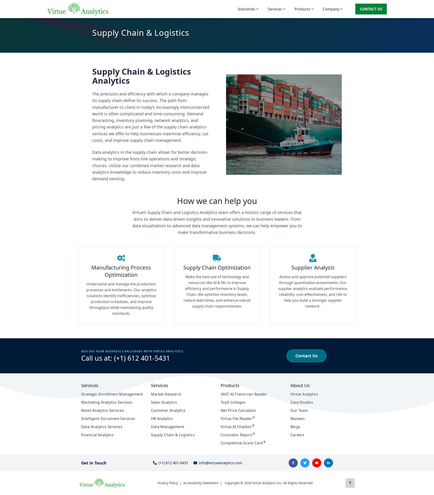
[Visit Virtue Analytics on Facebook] (293, 462)
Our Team (299, 410)
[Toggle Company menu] (341, 9)
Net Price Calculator (238, 410)
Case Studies (301, 402)
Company (331, 9)
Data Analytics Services (101, 426)
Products (302, 9)
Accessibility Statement (200, 483)
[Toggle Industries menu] (257, 9)
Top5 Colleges (233, 402)
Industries (246, 9)
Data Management (167, 426)
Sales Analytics (164, 402)
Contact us (371, 9)
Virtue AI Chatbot (237, 426)
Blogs (295, 426)
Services (275, 9)
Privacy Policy (168, 483)
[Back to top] (350, 483)
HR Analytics (162, 418)
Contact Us (306, 355)
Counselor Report (238, 434)
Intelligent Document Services (108, 418)
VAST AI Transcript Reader (244, 394)
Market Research (166, 394)
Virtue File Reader (238, 418)
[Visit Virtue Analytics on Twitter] (304, 462)
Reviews (297, 418)
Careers (297, 434)
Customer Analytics (168, 410)
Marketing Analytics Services (106, 402)
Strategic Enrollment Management (112, 394)
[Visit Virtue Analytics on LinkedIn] (328, 462)
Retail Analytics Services (102, 410)
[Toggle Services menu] (284, 9)
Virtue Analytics (304, 394)
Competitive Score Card (243, 443)
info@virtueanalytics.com (220, 462)
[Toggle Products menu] (312, 9)
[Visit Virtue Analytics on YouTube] (316, 462)
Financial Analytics (97, 434)
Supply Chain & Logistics (173, 434)
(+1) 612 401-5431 (142, 358)
